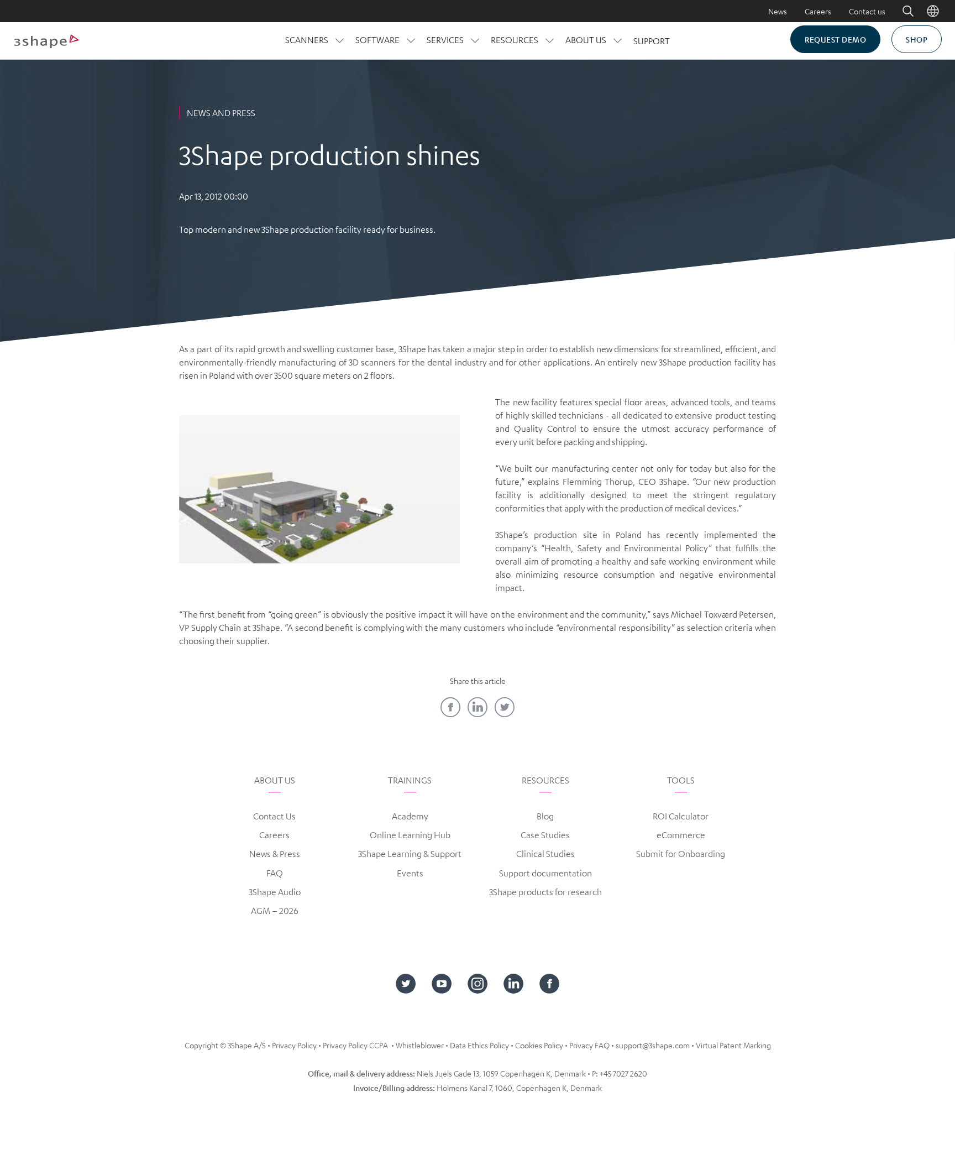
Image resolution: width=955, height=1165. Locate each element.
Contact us (867, 11)
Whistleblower (420, 1045)
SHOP (916, 39)
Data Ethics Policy (479, 1045)
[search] (900, 11)
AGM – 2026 (274, 910)
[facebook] (450, 707)
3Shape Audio (275, 891)
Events (410, 873)
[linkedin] (477, 707)
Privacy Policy (294, 1045)
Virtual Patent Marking (733, 1045)
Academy (410, 816)
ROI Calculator (681, 816)
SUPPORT (651, 40)
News (777, 11)
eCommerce (681, 834)
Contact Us (274, 816)
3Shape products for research (545, 891)
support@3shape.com (653, 1045)
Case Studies (545, 834)
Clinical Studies (545, 853)
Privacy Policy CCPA (355, 1045)
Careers (818, 11)
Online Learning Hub (410, 834)
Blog (545, 816)
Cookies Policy (539, 1045)
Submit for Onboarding (680, 853)
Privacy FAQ (589, 1045)
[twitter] (505, 707)
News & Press (274, 853)
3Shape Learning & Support (409, 853)
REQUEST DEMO (835, 39)
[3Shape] (46, 41)
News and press (221, 112)
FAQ (274, 873)
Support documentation (545, 873)
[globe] (933, 11)
